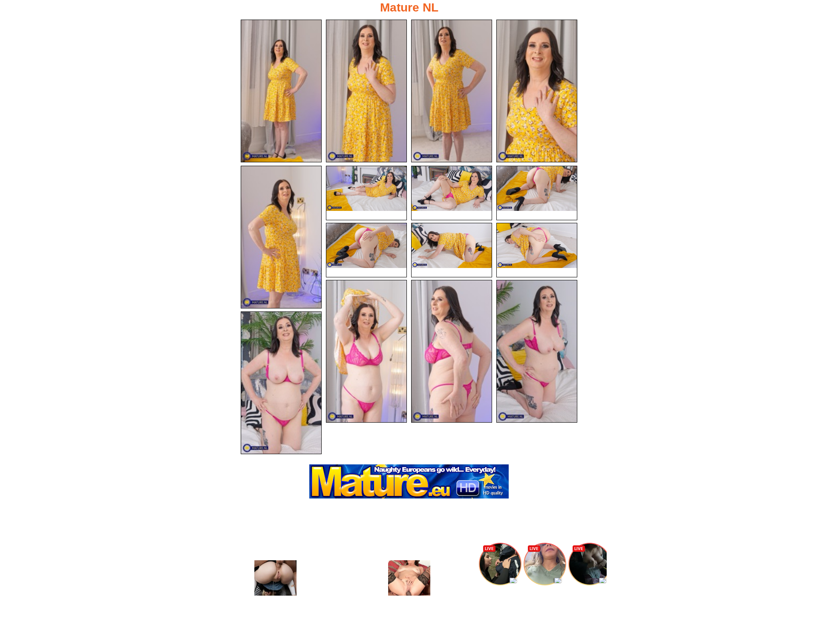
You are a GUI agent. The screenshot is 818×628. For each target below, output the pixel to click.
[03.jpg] (451, 91)
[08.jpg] (536, 193)
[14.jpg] (536, 351)
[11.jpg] (536, 250)
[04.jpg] (536, 91)
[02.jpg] (366, 91)
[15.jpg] (281, 382)
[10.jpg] (451, 250)
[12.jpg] (366, 351)
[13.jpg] (451, 351)
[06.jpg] (366, 193)
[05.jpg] (281, 237)
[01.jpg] (281, 91)
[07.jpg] (451, 193)
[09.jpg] (366, 250)
